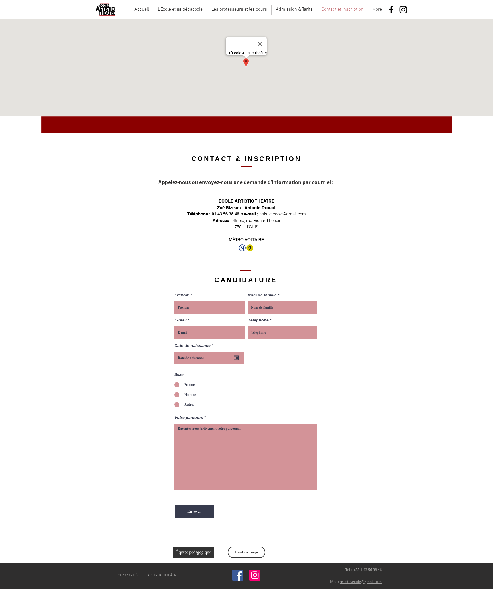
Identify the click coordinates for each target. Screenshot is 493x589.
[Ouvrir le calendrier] (236, 357)
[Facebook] (391, 10)
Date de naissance (195, 345)
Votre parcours (189, 417)
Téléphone (258, 320)
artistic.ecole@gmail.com (282, 214)
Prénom (182, 295)
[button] (180, 10)
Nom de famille (262, 295)
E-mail (181, 320)
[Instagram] (403, 10)
